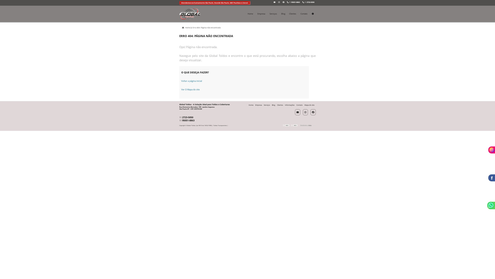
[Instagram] (279, 2)
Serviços (273, 13)
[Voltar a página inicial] (190, 13)
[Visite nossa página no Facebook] (283, 2)
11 (309, 2)
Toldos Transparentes (220, 125)
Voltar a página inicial (191, 81)
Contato (303, 13)
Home (250, 13)
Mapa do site (309, 105)
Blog (283, 13)
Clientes (292, 13)
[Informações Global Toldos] (313, 13)
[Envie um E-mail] (274, 2)
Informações (290, 105)
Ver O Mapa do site (190, 89)
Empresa (261, 13)
